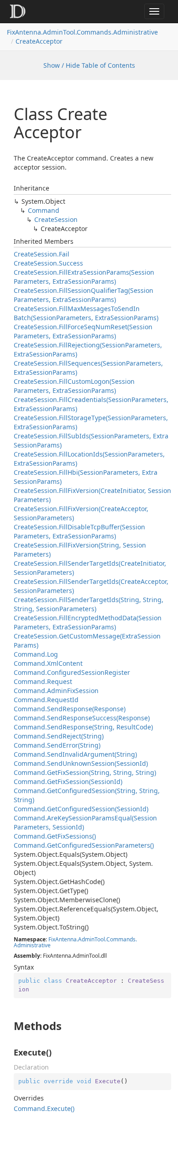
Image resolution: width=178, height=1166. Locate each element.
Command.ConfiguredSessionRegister (72, 672)
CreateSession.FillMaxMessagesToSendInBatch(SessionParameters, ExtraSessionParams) (86, 313)
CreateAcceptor (39, 41)
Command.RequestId (46, 699)
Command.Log (36, 654)
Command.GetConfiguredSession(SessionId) (81, 808)
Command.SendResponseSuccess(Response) (82, 718)
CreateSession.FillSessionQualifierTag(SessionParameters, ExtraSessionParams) (83, 295)
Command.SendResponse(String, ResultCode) (83, 727)
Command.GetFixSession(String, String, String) (85, 772)
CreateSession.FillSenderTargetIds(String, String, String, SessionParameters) (88, 604)
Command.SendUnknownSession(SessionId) (81, 763)
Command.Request (43, 681)
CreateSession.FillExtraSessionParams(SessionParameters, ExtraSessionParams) (84, 277)
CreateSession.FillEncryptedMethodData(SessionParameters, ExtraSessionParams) (88, 622)
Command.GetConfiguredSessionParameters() (84, 845)
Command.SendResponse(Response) (70, 708)
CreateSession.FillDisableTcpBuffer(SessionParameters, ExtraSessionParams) (79, 531)
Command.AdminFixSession (56, 690)
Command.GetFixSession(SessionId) (68, 781)
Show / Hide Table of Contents (89, 65)
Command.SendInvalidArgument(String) (75, 754)
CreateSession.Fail (41, 254)
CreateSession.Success (48, 263)
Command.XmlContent (48, 663)
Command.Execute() (44, 1108)
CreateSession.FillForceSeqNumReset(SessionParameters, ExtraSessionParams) (83, 331)
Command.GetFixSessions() (55, 836)
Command (43, 210)
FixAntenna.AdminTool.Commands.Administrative (82, 32)
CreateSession (56, 219)
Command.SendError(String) (57, 745)
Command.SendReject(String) (59, 736)
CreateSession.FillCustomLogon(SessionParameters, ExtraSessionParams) (74, 386)
